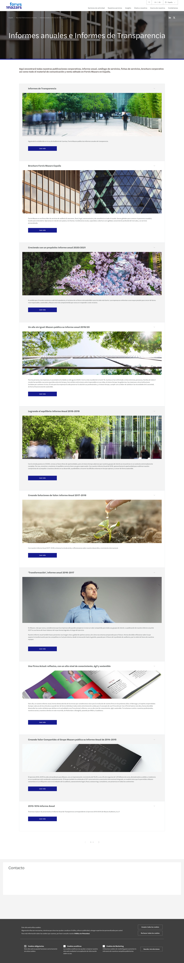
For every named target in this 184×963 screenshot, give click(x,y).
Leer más (42, 148)
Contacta (148, 916)
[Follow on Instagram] (101, 903)
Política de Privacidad (82, 933)
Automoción (12, 916)
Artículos (79, 916)
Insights (128, 8)
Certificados (114, 916)
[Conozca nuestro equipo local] (71, 881)
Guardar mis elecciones (151, 949)
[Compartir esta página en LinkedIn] (169, 17)
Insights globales (82, 919)
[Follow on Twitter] (96, 903)
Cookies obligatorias (36, 946)
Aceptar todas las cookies (150, 927)
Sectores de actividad (96, 8)
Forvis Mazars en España (118, 919)
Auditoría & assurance (49, 919)
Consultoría (46, 916)
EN (155, 2)
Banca (10, 919)
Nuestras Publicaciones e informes (26, 18)
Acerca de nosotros (157, 8)
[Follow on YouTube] (105, 903)
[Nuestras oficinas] (113, 881)
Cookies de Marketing (115, 946)
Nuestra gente (149, 919)
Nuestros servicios (115, 8)
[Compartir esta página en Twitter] (174, 17)
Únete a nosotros (140, 8)
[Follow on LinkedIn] (91, 903)
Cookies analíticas (74, 946)
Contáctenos (173, 8)
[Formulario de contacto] (156, 881)
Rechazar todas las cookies (150, 933)
